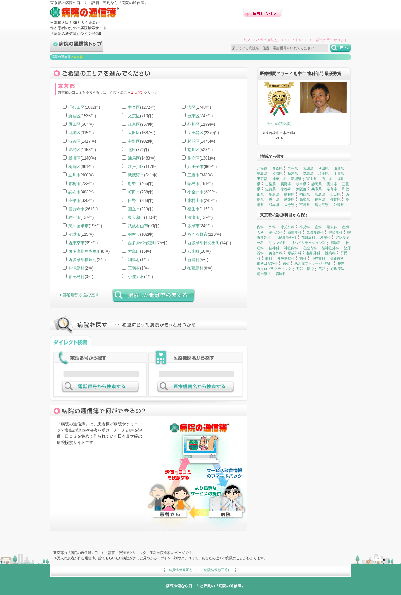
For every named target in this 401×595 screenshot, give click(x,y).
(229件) (202, 192)
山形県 (339, 168)
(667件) (81, 124)
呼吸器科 (335, 232)
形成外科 (294, 253)
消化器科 (276, 232)
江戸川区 (136, 166)
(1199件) (201, 124)
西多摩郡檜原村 (82, 259)
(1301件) (201, 158)
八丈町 (193, 251)
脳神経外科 (330, 248)
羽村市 (134, 234)
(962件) (202, 166)
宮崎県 (304, 205)
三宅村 (134, 268)
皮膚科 (325, 237)
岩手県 (293, 168)
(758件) (140, 192)
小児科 (304, 227)
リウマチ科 (277, 243)
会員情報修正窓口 (182, 570)
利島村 (134, 259)
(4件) (140, 276)
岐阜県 (301, 184)
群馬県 (308, 173)
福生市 (193, 209)
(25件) (147, 242)
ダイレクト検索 (70, 340)
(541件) (142, 175)
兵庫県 (316, 189)
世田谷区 (195, 132)
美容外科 (276, 253)
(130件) (142, 217)
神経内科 (291, 248)
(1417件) (82, 141)
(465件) (140, 183)
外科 (272, 227)
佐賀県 (335, 199)
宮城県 (308, 168)
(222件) (81, 183)
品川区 (193, 124)
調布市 (74, 192)
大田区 (134, 132)
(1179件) (143, 166)
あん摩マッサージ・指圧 (313, 263)
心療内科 (310, 248)
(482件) (81, 192)
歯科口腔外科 (267, 263)
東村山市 (195, 200)
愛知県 (332, 184)
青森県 (277, 168)
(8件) (89, 251)
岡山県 (304, 194)
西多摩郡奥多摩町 (84, 251)
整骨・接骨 (305, 269)
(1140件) (82, 158)
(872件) (138, 149)
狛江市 (74, 217)
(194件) (200, 183)
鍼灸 (286, 263)
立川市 (74, 175)
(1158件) (82, 149)
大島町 (134, 251)
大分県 (289, 205)
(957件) (140, 124)
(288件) (140, 200)
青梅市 (74, 183)
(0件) (199, 268)
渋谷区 (74, 141)
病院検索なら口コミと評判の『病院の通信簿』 (205, 586)
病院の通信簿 (61, 57)
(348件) (200, 175)
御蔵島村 (195, 268)
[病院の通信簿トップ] (76, 49)
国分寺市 (76, 209)
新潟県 (296, 179)
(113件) (204, 234)
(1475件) (201, 141)
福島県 (262, 173)
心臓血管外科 (286, 237)
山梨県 (270, 184)
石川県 (327, 179)
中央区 (134, 107)
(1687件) (141, 132)
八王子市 (195, 166)
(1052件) (84, 107)
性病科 (330, 253)
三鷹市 (193, 175)
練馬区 (134, 158)
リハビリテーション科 (308, 243)
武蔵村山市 (138, 226)
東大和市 (136, 217)
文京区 (134, 115)
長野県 (286, 184)
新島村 (193, 259)
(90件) (143, 226)
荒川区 (193, 149)
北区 (132, 149)
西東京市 (76, 242)
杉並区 (193, 141)
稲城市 (74, 234)
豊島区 (74, 149)
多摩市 (193, 226)
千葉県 (339, 173)
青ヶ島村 (76, 276)
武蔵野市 (136, 175)
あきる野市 (197, 234)
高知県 (304, 199)
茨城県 (277, 173)
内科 (260, 227)
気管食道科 (315, 232)
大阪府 (301, 189)
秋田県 (323, 168)
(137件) (81, 217)
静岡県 (316, 184)
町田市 (134, 192)
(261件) (83, 209)
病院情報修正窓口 (218, 570)
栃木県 (293, 173)
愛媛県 (289, 199)
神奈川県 (279, 179)
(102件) (140, 234)
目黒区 (74, 132)
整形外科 (313, 253)
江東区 (134, 124)
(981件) (81, 166)
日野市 (134, 200)
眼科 (268, 258)
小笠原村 (136, 276)
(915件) (81, 132)
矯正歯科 (337, 258)
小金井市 (195, 192)
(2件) (87, 259)
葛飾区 (74, 166)
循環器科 (294, 232)
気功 (322, 269)
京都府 (286, 189)
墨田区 (74, 124)
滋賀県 (270, 189)
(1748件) (199, 107)
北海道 (262, 168)
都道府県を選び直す (81, 294)
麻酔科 (336, 243)
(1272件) (141, 107)
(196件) (85, 226)
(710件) (140, 115)
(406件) (81, 175)
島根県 (289, 194)
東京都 (262, 179)
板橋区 (74, 158)
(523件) (200, 149)
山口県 (335, 194)
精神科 (274, 248)
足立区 (193, 158)
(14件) (209, 242)
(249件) (200, 226)
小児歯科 (318, 258)
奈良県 (332, 189)
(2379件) (203, 132)
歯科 (302, 258)
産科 (318, 227)
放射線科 (308, 237)
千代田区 (76, 107)
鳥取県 (274, 194)
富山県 (311, 179)
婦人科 (332, 227)
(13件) (139, 251)
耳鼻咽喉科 (285, 258)
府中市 (134, 183)
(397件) (83, 242)
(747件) (200, 115)
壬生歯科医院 (279, 123)
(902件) (140, 141)
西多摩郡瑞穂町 (142, 242)
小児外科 (287, 227)
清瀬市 (193, 217)
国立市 (134, 209)
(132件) (200, 217)
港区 (191, 107)
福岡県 (320, 199)
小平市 (74, 200)
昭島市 (193, 183)
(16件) (199, 251)
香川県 (274, 199)
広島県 (320, 194)
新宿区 (74, 115)
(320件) (81, 200)
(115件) (200, 209)
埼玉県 (323, 173)
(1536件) (82, 115)
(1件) (138, 259)
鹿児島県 (322, 205)
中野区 (134, 141)
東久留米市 (78, 226)
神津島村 (76, 268)
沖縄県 (339, 205)
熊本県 (274, 205)
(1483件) (141, 158)
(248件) (202, 200)
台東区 (193, 115)
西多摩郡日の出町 (203, 242)
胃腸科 (281, 274)
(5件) (197, 259)
